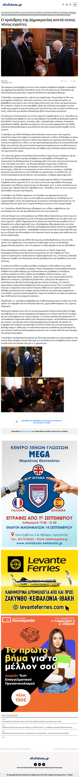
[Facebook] (63, 4)
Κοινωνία (20, 767)
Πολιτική (26, 767)
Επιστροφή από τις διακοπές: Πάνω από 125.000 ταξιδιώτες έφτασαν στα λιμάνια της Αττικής (31, 721)
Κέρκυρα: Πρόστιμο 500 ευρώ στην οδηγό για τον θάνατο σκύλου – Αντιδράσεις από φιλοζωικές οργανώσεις (37, 727)
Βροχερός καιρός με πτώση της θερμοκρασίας (16, 749)
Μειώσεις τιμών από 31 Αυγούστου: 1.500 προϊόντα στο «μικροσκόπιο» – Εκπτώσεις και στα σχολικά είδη (35, 733)
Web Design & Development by (58, 775)
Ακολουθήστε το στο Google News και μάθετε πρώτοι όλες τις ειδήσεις (39, 431)
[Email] (70, 4)
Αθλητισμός (48, 767)
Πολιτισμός (33, 767)
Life (53, 767)
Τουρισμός (58, 767)
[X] (67, 4)
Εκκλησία (40, 767)
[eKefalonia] (12, 4)
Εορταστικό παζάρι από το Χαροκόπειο (65, 749)
